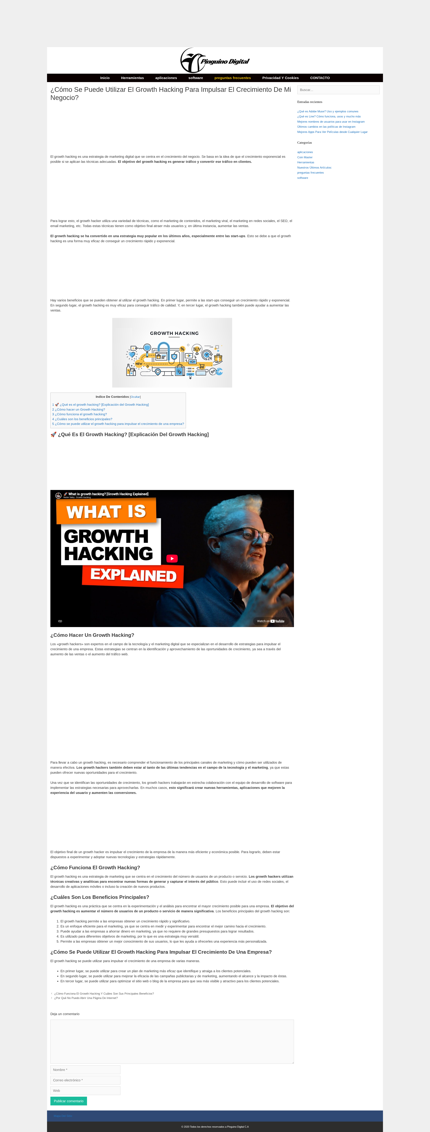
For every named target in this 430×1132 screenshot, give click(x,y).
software (195, 78)
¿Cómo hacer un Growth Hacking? (78, 409)
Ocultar (135, 396)
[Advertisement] (101, 23)
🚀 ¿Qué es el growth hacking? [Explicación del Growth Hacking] (100, 404)
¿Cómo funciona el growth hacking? (79, 414)
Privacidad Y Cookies (280, 78)
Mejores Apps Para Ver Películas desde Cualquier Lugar (332, 132)
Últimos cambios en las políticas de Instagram (326, 126)
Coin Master (305, 157)
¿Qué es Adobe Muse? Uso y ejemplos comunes (327, 111)
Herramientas (132, 78)
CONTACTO (320, 78)
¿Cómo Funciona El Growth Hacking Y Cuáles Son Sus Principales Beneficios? (104, 993)
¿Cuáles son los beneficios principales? (82, 419)
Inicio (105, 78)
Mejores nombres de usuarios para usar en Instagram (331, 121)
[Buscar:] (338, 90)
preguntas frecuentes (232, 78)
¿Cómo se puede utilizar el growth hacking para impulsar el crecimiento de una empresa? (118, 424)
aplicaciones (166, 78)
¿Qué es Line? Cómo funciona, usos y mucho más (329, 116)
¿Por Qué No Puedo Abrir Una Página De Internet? (86, 998)
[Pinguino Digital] (215, 60)
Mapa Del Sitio (63, 1116)
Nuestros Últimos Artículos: (314, 167)
